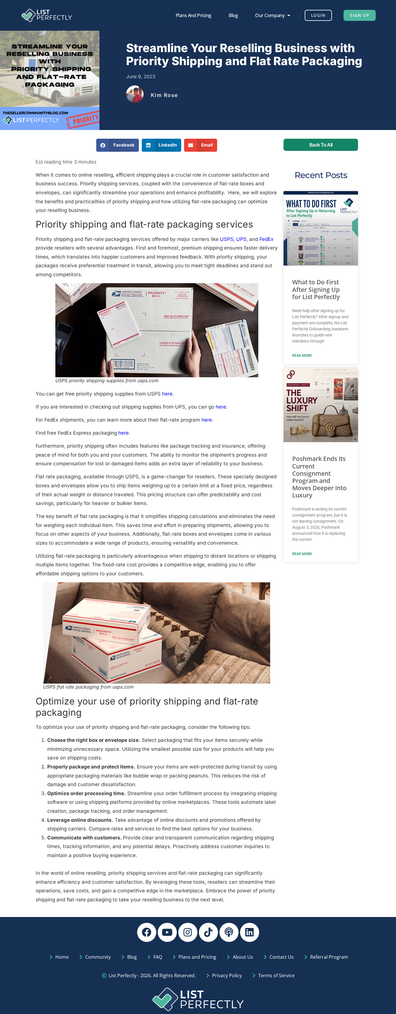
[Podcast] (229, 932)
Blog (233, 15)
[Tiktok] (208, 932)
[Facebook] (146, 932)
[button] (117, 145)
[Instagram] (187, 932)
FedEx (266, 239)
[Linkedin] (249, 932)
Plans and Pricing (193, 15)
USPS (226, 239)
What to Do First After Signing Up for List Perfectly (316, 289)
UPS (241, 239)
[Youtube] (167, 932)
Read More (302, 356)
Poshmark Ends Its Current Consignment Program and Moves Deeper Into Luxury (319, 477)
